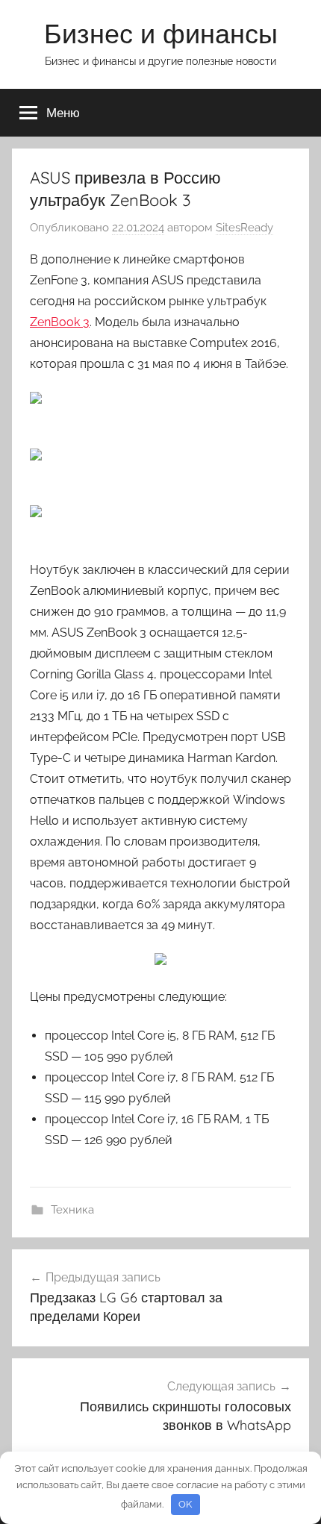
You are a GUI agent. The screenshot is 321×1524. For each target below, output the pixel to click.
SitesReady (244, 227)
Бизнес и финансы (161, 33)
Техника (72, 1210)
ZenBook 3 (60, 322)
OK (185, 1504)
